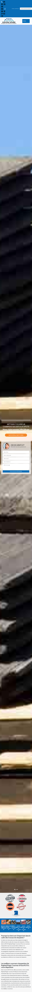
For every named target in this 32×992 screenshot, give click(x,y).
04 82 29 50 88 (3, 5)
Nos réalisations (16, 435)
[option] (16, 496)
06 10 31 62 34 (3, 13)
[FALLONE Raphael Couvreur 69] (9, 21)
